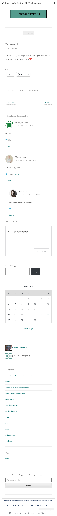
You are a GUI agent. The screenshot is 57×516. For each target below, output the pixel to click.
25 (42, 314)
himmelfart (9, 399)
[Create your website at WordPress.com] (28, 3)
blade (7, 381)
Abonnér (29, 485)
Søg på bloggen (11, 265)
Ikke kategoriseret (12, 405)
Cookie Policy (44, 505)
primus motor (10, 435)
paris (7, 429)
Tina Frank (11, 48)
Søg (35, 271)
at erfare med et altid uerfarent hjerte (19, 375)
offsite (7, 458)
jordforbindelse (11, 411)
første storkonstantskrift (31, 90)
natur (7, 417)
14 (15, 309)
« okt (26, 328)
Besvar (8, 146)
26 (48, 314)
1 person (16, 174)
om (6, 423)
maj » (31, 328)
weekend (8, 441)
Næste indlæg (48, 103)
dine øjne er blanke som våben (17, 387)
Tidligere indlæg (10, 103)
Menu (30, 33)
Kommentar (42, 251)
